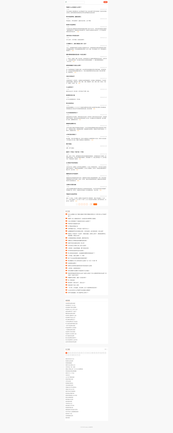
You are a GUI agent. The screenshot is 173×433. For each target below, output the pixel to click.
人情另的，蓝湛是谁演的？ (74, 268)
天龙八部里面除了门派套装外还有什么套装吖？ (79, 221)
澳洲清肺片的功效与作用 (71, 409)
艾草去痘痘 (68, 381)
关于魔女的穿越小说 (73, 226)
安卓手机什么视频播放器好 (72, 411)
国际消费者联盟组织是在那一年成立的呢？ (76, 54)
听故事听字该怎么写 (70, 317)
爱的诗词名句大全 (70, 358)
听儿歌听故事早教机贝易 (71, 323)
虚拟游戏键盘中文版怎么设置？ (73, 65)
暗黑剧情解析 (69, 363)
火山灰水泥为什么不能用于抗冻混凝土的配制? (79, 290)
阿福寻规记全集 (69, 379)
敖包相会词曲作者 (70, 393)
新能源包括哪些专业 (71, 123)
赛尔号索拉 (69, 143)
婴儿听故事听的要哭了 (71, 337)
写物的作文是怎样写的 (71, 194)
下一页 (95, 204)
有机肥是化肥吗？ (72, 263)
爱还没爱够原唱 (69, 397)
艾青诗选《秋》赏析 (70, 367)
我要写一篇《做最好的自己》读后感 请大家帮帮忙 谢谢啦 (82, 218)
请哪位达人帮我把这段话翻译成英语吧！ (78, 240)
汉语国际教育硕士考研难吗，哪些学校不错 (78, 238)
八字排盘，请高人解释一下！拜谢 (76, 255)
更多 (106, 349)
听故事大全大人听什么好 (71, 309)
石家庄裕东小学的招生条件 (72, 35)
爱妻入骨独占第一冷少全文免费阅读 (74, 369)
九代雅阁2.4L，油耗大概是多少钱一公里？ (76, 43)
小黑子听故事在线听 (70, 325)
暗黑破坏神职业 (69, 383)
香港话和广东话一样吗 (73, 285)
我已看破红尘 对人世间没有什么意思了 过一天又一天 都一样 (82, 260)
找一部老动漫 (71, 280)
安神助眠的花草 (69, 415)
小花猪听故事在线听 (70, 329)
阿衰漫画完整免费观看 (71, 371)
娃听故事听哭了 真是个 (71, 311)
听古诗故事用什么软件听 (71, 339)
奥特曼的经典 (69, 401)
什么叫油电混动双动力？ (72, 112)
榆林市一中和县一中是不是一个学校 (75, 152)
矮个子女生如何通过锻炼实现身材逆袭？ (78, 258)
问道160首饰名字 (70, 76)
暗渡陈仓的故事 (69, 360)
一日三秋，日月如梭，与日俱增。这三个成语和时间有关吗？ (82, 287)
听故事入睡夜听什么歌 (71, 315)
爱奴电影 (68, 417)
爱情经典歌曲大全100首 (71, 395)
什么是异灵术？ (70, 87)
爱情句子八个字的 (70, 373)
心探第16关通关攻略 (71, 184)
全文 (78, 31)
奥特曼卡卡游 (69, 413)
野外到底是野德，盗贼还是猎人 (73, 16)
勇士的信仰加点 (70, 103)
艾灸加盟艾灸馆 (69, 385)
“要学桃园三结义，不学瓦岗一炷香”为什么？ (78, 228)
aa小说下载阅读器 (70, 377)
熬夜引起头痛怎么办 (70, 365)
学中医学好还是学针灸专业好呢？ (76, 250)
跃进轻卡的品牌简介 (71, 24)
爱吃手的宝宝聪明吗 (70, 391)
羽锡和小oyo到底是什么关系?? (73, 7)
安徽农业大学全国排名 (71, 387)
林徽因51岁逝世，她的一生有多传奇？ (77, 277)
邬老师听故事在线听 (70, 303)
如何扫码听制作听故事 (71, 341)
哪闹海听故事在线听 (70, 313)
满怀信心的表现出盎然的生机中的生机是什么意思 (80, 265)
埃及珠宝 (68, 375)
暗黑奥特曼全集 (69, 407)
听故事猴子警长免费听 (71, 307)
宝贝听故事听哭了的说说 (71, 321)
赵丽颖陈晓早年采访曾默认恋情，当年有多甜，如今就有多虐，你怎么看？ (86, 231)
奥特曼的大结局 (69, 399)
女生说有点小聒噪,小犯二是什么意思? (77, 245)
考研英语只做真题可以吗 (74, 223)
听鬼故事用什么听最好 (71, 327)
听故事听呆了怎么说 (70, 305)
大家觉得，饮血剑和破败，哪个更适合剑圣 (78, 248)
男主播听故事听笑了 (70, 319)
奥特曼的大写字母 (70, 405)
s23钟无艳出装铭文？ (71, 134)
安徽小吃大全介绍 (70, 389)
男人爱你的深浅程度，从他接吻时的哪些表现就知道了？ (81, 253)
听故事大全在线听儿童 (71, 333)
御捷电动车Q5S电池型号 (72, 173)
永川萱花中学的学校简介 (72, 162)
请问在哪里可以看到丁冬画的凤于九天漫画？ (79, 270)
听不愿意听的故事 (70, 335)
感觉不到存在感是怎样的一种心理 (76, 243)
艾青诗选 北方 (69, 403)
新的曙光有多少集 (70, 95)
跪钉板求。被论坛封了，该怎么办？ (76, 282)
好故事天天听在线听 (70, 331)
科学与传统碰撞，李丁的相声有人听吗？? (78, 292)
